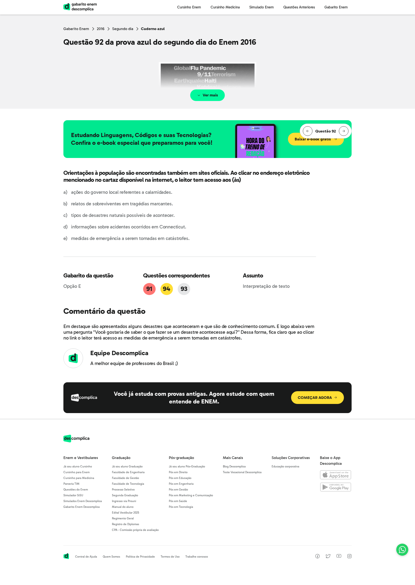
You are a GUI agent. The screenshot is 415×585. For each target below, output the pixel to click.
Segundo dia (122, 28)
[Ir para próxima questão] (343, 131)
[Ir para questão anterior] (307, 131)
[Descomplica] (76, 441)
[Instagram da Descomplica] (349, 557)
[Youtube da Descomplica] (338, 556)
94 (166, 289)
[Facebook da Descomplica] (317, 557)
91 (149, 289)
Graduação (121, 457)
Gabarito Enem (76, 28)
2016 (100, 28)
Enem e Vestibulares (80, 457)
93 (184, 289)
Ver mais (210, 95)
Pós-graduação (181, 457)
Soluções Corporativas (291, 457)
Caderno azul (153, 28)
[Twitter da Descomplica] (328, 557)
